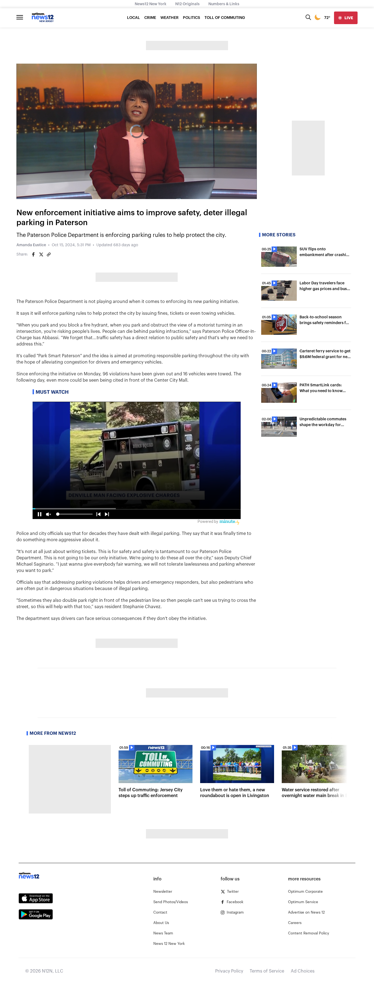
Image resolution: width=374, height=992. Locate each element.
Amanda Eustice (31, 245)
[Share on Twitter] (41, 254)
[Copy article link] (49, 254)
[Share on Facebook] (33, 254)
